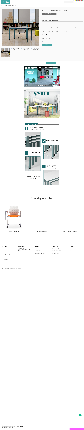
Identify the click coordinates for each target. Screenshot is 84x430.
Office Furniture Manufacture (56, 250)
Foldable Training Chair (42, 231)
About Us (42, 1)
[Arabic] (82, 1)
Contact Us (53, 1)
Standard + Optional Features (49, 13)
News (48, 1)
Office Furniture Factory (56, 251)
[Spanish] (75, 1)
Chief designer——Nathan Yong (40, 253)
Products (23, 1)
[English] (83, 1)
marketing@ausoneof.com (8, 256)
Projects (29, 1)
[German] (79, 1)
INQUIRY (46, 44)
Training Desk (14, 5)
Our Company (37, 248)
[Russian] (76, 1)
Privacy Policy (71, 250)
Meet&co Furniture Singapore (57, 248)
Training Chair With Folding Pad (70, 231)
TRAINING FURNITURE (7, 5)
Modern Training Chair (14, 231)
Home (2, 5)
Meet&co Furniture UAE (56, 253)
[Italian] (78, 1)
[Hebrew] (74, 1)
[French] (81, 1)
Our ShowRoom (37, 250)
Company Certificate (38, 251)
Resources (35, 1)
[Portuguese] (77, 1)
